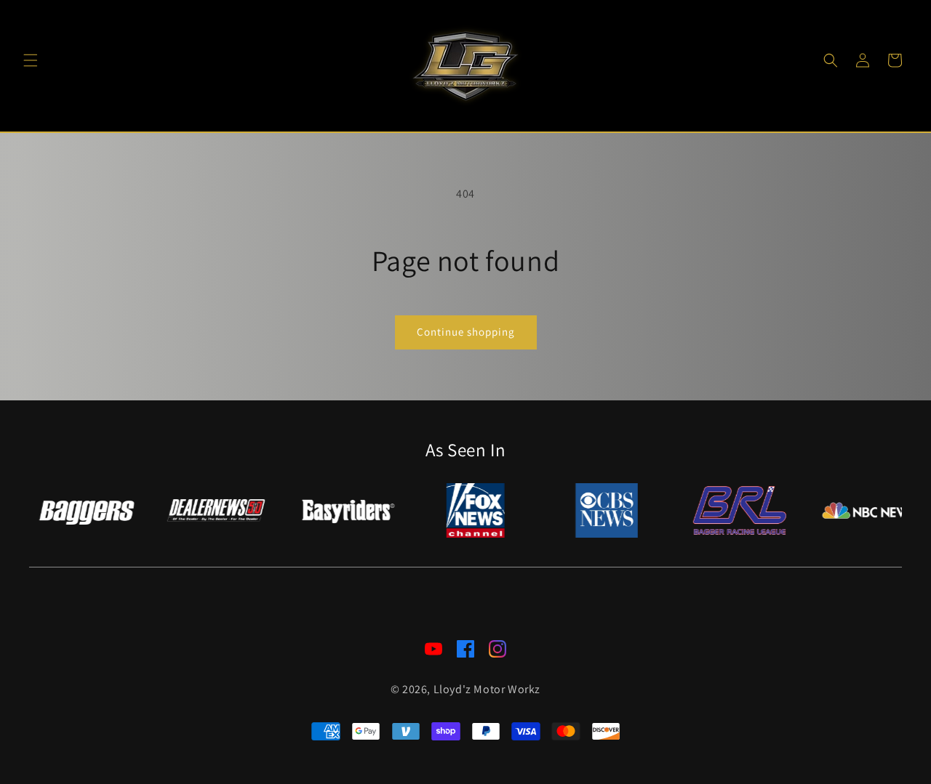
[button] (31, 60)
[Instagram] (497, 652)
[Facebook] (465, 652)
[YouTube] (433, 652)
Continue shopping (466, 332)
